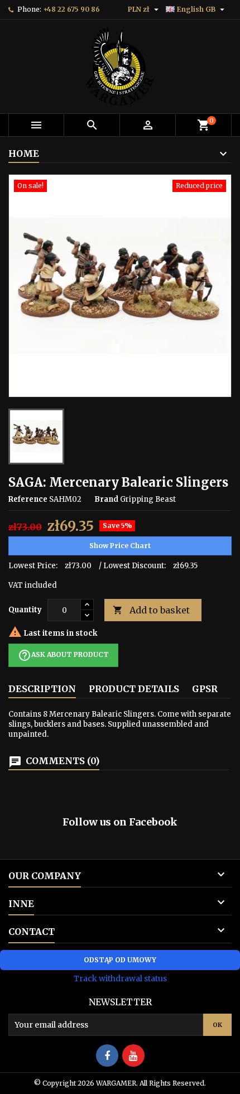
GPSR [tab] (205, 688)
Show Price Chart (120, 545)
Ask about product (63, 655)
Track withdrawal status (120, 978)
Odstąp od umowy (120, 960)
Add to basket (151, 610)
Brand (106, 499)
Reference (27, 499)
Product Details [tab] (134, 688)
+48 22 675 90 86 (71, 9)
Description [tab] (42, 688)
